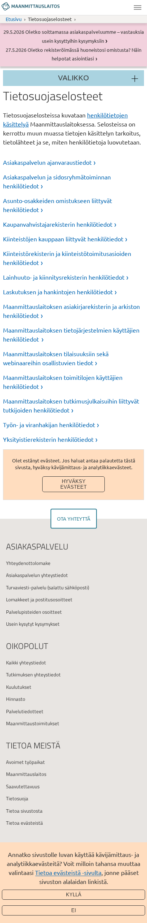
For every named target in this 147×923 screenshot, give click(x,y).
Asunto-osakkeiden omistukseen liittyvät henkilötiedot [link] (57, 205)
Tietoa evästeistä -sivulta (68, 872)
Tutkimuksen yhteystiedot (33, 674)
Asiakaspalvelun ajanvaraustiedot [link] (47, 162)
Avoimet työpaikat (25, 762)
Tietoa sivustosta (24, 811)
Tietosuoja (17, 798)
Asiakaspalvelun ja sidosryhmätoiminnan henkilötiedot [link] (57, 181)
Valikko (137, 7)
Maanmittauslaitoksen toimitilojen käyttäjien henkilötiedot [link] (62, 381)
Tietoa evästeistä (24, 823)
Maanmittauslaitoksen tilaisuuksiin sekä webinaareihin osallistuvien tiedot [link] (56, 358)
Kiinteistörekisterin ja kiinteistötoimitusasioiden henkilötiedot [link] (67, 258)
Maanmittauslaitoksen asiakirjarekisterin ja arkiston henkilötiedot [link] (71, 311)
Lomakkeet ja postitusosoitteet (39, 599)
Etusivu (13, 19)
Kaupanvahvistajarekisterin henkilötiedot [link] (57, 224)
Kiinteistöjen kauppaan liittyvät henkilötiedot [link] (63, 238)
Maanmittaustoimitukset (32, 723)
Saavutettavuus (23, 786)
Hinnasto (15, 699)
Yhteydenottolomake (28, 563)
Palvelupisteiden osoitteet (34, 612)
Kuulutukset (18, 687)
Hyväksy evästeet (73, 484)
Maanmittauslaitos (26, 774)
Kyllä (73, 894)
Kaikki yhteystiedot (26, 662)
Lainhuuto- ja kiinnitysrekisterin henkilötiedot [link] (63, 277)
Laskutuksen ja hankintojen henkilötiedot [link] (58, 291)
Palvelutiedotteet (24, 711)
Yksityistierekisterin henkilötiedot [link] (48, 439)
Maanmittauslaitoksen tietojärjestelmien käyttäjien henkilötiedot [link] (71, 334)
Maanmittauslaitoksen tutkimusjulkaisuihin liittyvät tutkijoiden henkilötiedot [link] (71, 405)
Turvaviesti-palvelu (26, 587)
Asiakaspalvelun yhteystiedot (37, 575)
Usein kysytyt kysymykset (33, 624)
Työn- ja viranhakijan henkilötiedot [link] (49, 424)
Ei (73, 910)
